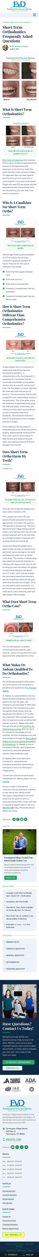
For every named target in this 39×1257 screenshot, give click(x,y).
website (5, 781)
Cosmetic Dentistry (10, 22)
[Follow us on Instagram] (17, 1147)
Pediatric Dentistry (15, 969)
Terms (30, 1250)
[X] (14, 819)
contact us (10, 878)
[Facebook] (18, 819)
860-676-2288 (8, 807)
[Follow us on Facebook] (22, 1147)
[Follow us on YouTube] (12, 1147)
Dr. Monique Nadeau (20, 46)
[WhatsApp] (25, 819)
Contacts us (12, 1068)
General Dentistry (15, 955)
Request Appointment (10, 1228)
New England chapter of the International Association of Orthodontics (19, 741)
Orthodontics (25, 22)
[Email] (21, 819)
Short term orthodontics (12, 160)
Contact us (6, 1216)
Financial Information (10, 1224)
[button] (19, 15)
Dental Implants (8, 1199)
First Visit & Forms (9, 1220)
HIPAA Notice (21, 1250)
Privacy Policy (11, 1250)
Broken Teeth (12, 942)
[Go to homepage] (17, 1105)
